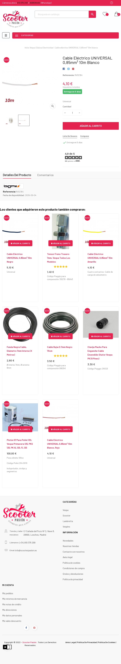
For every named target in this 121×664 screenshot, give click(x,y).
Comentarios (45, 175)
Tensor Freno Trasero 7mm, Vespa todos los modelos (58, 258)
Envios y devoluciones (73, 573)
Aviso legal (67, 557)
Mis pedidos (7, 593)
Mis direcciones (9, 610)
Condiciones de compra (74, 568)
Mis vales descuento (11, 621)
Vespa (65, 510)
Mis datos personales (12, 615)
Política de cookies (71, 562)
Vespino (66, 526)
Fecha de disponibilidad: (14, 195)
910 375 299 (22, 2)
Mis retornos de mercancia (14, 598)
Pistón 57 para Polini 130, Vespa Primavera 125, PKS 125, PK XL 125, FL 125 (20, 444)
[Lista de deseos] (105, 14)
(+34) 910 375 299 (27, 542)
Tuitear (68, 69)
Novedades (68, 540)
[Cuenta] (111, 3)
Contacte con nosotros (74, 551)
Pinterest (73, 69)
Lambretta (68, 521)
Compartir (64, 69)
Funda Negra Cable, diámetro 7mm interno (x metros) (19, 351)
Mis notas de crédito (11, 604)
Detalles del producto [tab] (17, 175)
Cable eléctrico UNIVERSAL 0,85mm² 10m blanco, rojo (59, 444)
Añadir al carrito (91, 125)
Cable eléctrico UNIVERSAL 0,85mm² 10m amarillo (100, 258)
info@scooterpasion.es (26, 550)
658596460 (35, 2)
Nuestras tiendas (71, 546)
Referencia (9, 191)
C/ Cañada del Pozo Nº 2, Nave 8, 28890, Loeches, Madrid (38, 533)
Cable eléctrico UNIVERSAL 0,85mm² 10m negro (19, 258)
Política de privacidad (73, 579)
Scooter (66, 515)
